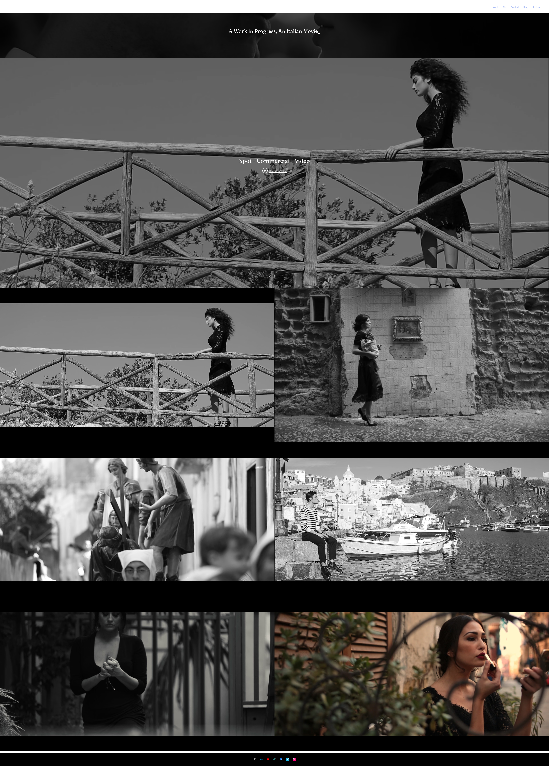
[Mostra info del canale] (277, 276)
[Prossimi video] (545, 519)
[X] (254, 759)
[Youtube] (267, 759)
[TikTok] (274, 759)
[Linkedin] (261, 759)
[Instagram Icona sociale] (294, 759)
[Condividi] (271, 276)
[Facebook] (281, 759)
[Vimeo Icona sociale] (287, 759)
